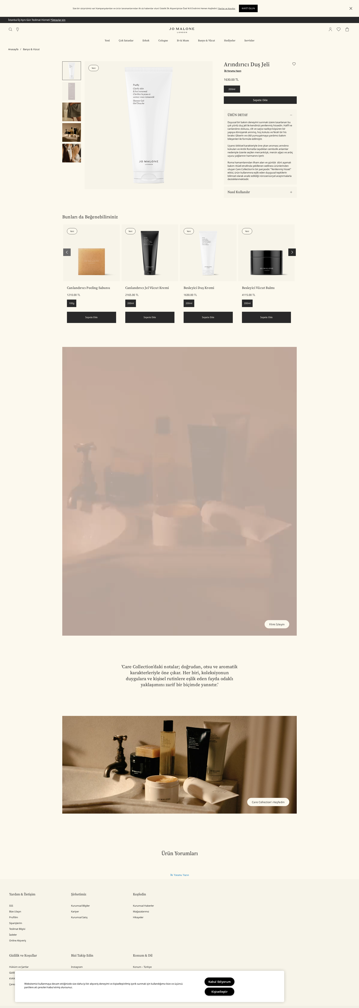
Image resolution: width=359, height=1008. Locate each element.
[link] (91, 252)
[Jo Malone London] (181, 30)
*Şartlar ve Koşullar (226, 8)
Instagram (77, 966)
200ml (231, 89)
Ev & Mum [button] (183, 40)
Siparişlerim (15, 923)
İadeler (13, 934)
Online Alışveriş (17, 940)
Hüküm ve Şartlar (19, 966)
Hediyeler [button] (229, 40)
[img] (330, 29)
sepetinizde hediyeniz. (68, 20)
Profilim (13, 917)
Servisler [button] (249, 40)
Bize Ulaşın (15, 911)
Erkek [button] (145, 40)
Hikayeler (138, 917)
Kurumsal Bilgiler (80, 905)
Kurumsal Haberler (143, 905)
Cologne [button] (163, 40)
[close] (349, 8)
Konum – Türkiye (142, 966)
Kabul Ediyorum (219, 981)
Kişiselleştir (219, 991)
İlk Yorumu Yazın (179, 875)
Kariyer (75, 911)
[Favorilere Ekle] (294, 64)
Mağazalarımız (141, 911)
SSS (11, 905)
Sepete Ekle (260, 100)
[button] (351, 8)
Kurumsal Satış (79, 917)
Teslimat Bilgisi (17, 928)
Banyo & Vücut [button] (206, 40)
